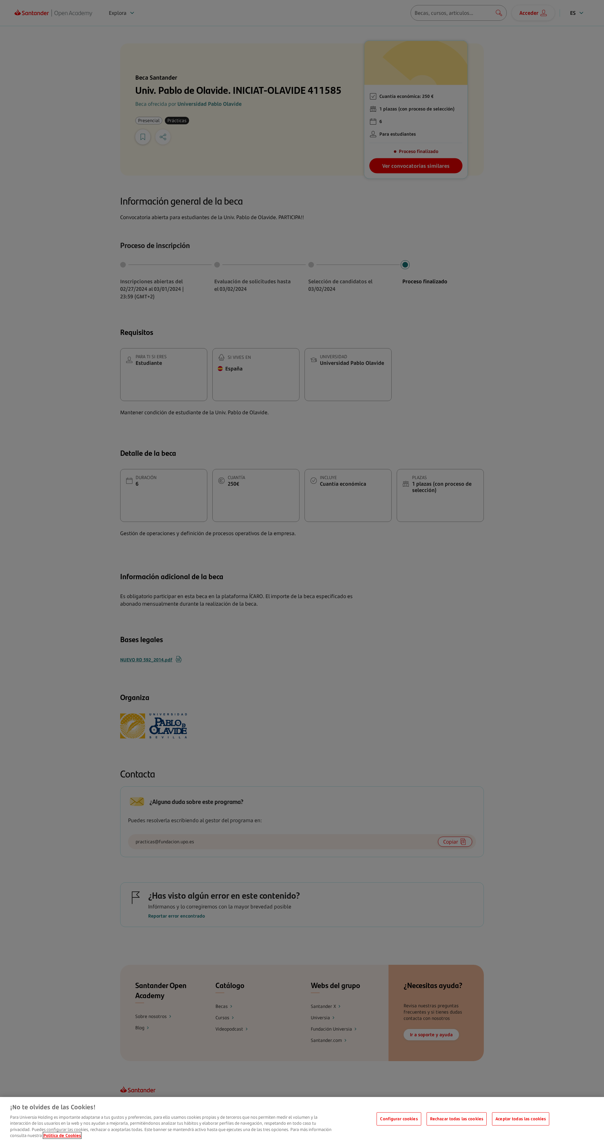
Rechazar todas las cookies (456, 1119)
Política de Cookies (62, 1135)
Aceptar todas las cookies (520, 1119)
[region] (302, 1119)
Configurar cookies (398, 1119)
